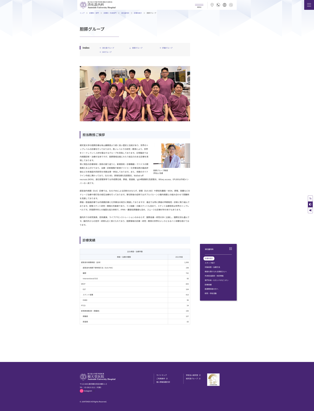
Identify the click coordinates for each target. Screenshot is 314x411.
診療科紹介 (138, 13)
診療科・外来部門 (110, 13)
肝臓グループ (167, 48)
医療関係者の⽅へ (211, 289)
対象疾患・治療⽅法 (212, 267)
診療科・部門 (94, 13)
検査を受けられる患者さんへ (216, 271)
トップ (82, 13)
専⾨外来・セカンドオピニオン (217, 280)
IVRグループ (106, 52)
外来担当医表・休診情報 (214, 276)
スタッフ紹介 (210, 263)
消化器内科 (125, 13)
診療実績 (208, 284)
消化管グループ (108, 48)
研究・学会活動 (211, 293)
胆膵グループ (137, 48)
